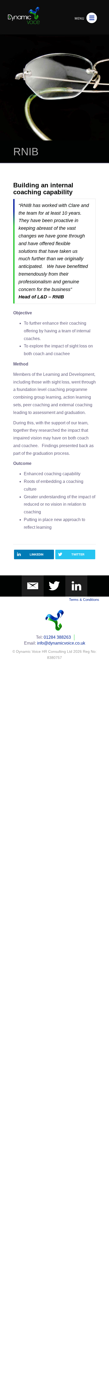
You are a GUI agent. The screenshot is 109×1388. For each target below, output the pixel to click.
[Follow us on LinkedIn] (76, 586)
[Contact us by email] (32, 586)
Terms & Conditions (84, 600)
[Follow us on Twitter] (54, 586)
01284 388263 (57, 637)
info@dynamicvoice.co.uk (61, 643)
